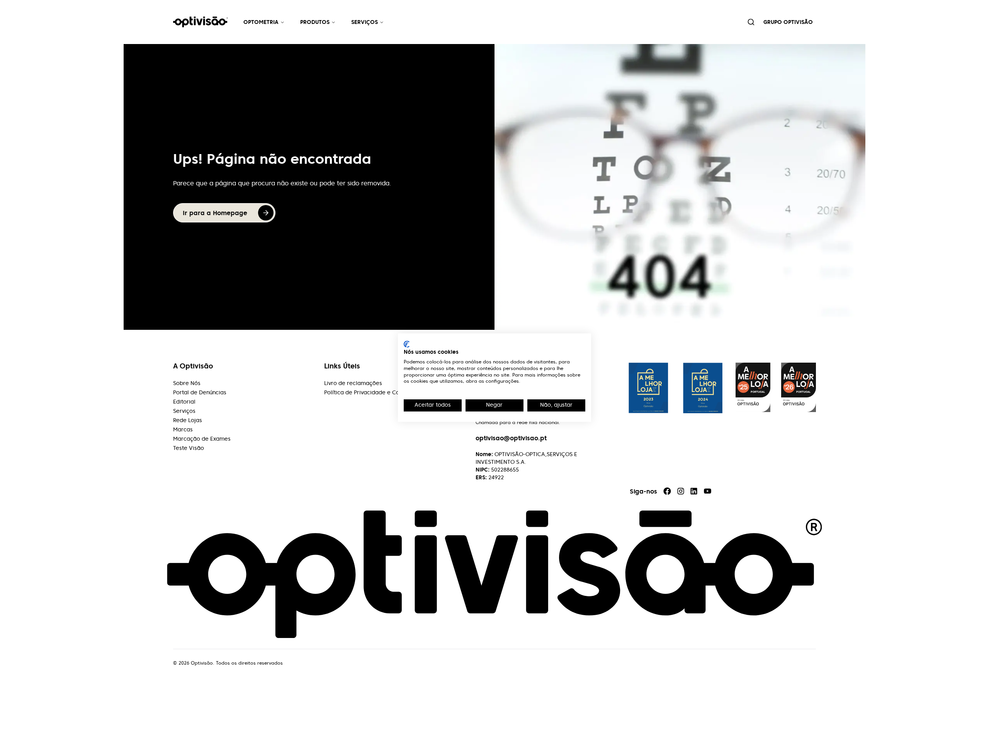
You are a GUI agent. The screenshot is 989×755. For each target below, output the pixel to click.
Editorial (184, 401)
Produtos (315, 22)
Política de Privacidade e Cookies (368, 392)
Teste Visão (188, 448)
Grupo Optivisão (788, 22)
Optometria (261, 22)
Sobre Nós (187, 383)
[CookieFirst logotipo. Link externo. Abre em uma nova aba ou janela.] (407, 344)
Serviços (364, 22)
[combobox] (751, 22)
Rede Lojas (187, 420)
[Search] (751, 22)
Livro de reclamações (353, 383)
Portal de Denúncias (199, 392)
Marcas (183, 429)
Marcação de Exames (202, 438)
